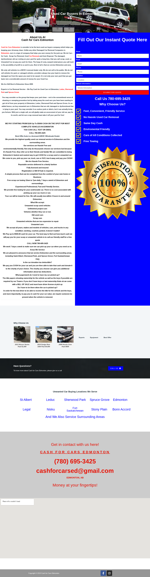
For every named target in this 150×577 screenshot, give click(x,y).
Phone (78, 67)
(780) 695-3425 (75, 461)
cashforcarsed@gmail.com (75, 470)
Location (79, 75)
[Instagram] (109, 573)
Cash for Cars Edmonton (10, 47)
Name (78, 51)
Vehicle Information (83, 83)
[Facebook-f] (103, 573)
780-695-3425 (40, 133)
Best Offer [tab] (107, 337)
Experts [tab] (82, 337)
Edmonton (5, 53)
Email (78, 59)
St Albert (26, 399)
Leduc (62, 89)
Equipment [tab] (94, 337)
